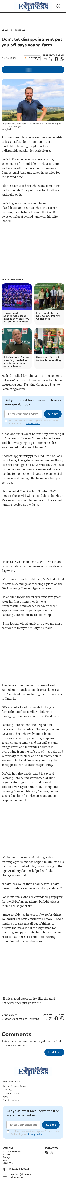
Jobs (5, 1096)
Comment (54, 1052)
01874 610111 (21, 1168)
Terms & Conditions (14, 1086)
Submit (53, 414)
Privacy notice (33, 423)
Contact (7, 1089)
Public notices (11, 1100)
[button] (7, 6)
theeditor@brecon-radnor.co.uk (20, 1176)
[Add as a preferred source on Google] (32, 58)
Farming (20, 30)
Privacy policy (11, 1093)
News (5, 30)
